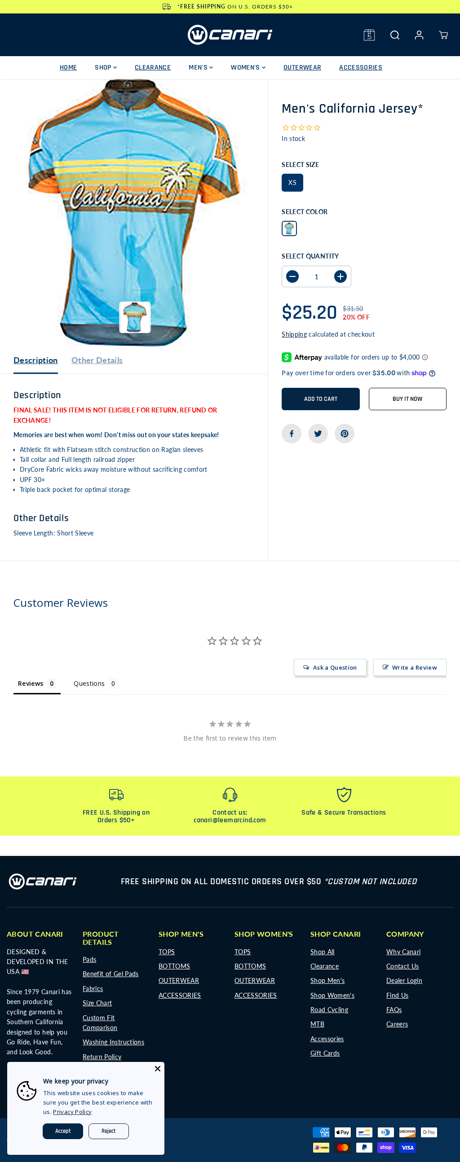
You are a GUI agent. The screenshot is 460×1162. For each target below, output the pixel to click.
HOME (68, 67)
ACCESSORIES (360, 67)
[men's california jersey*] (134, 212)
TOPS (167, 952)
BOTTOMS (174, 966)
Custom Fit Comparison (100, 1022)
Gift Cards (325, 1053)
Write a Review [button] (414, 667)
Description (35, 360)
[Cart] (443, 35)
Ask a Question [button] (335, 667)
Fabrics (93, 988)
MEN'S (199, 67)
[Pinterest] (344, 433)
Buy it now (407, 399)
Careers (397, 1024)
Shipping (294, 334)
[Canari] (230, 35)
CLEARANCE (153, 67)
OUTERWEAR (302, 67)
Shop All (322, 952)
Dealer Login (404, 980)
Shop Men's (327, 980)
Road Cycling (329, 1009)
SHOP (104, 67)
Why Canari (403, 952)
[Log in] (419, 35)
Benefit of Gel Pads (111, 974)
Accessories (327, 1039)
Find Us (397, 995)
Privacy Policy (72, 1112)
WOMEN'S (246, 67)
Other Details (97, 360)
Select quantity (310, 256)
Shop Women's (332, 995)
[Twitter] (318, 433)
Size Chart (97, 1003)
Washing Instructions (113, 1042)
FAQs (394, 1009)
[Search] (395, 35)
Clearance (324, 966)
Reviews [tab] (30, 683)
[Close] (157, 1068)
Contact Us (402, 966)
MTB (317, 1024)
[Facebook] (291, 433)
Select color (304, 211)
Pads (89, 959)
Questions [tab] (89, 683)
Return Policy (102, 1057)
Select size (300, 164)
